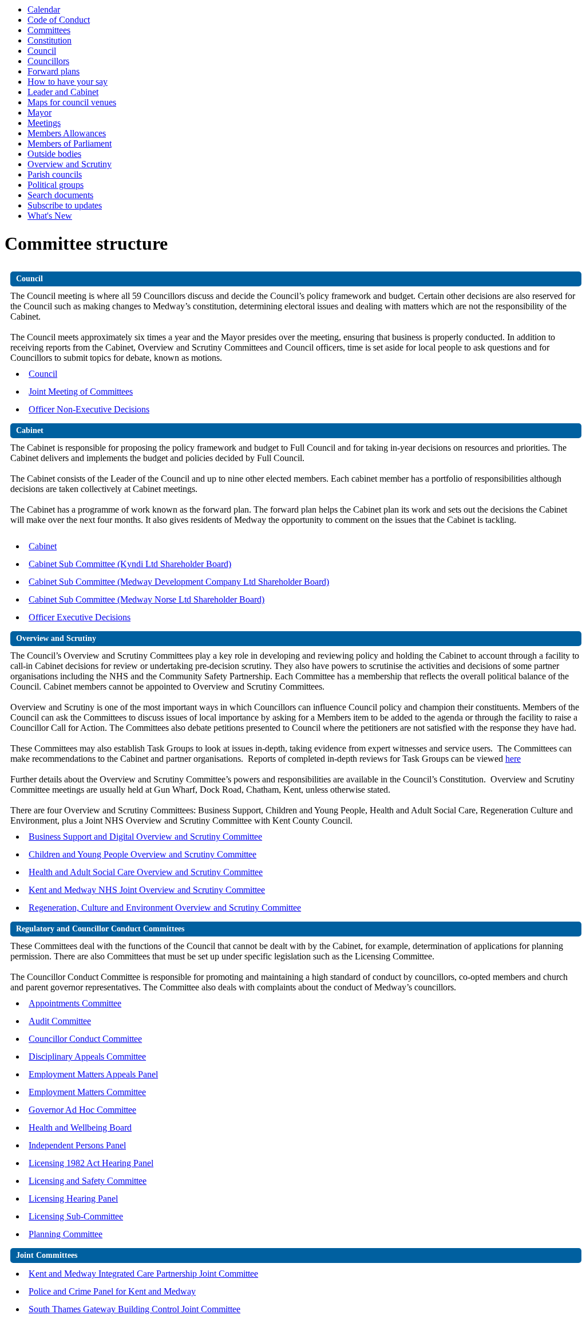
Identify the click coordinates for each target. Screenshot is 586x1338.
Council (41, 51)
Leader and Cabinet (62, 92)
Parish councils (54, 174)
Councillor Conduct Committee (85, 1039)
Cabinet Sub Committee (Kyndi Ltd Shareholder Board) (130, 564)
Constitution (49, 40)
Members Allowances (66, 133)
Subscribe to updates (64, 205)
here (513, 759)
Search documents (60, 195)
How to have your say (67, 81)
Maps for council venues (71, 102)
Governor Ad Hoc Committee (82, 1110)
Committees (48, 30)
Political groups (55, 185)
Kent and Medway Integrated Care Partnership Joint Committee (143, 1273)
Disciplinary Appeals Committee (87, 1056)
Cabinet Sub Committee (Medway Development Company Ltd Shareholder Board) (179, 582)
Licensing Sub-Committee (76, 1216)
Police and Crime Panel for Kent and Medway (112, 1291)
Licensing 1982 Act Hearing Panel (91, 1163)
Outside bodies (54, 154)
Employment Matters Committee (87, 1092)
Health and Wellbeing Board (80, 1127)
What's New (49, 216)
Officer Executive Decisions (79, 617)
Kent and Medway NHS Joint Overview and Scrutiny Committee (147, 890)
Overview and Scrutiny (69, 164)
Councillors (48, 61)
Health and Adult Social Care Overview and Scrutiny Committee (146, 872)
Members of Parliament (69, 143)
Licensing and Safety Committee (87, 1181)
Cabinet (43, 546)
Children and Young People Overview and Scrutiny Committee (142, 854)
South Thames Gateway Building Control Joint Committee (134, 1309)
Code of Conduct (58, 20)
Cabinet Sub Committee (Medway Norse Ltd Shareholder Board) (146, 599)
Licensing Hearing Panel (73, 1198)
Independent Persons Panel (77, 1145)
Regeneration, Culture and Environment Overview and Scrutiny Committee (165, 907)
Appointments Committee (75, 1003)
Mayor (39, 112)
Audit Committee (60, 1021)
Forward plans (53, 71)
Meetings (44, 123)
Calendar (43, 9)
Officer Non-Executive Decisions (89, 409)
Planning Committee (65, 1234)
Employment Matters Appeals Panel (93, 1074)
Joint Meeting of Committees (81, 391)
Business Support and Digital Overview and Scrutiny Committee (145, 836)
